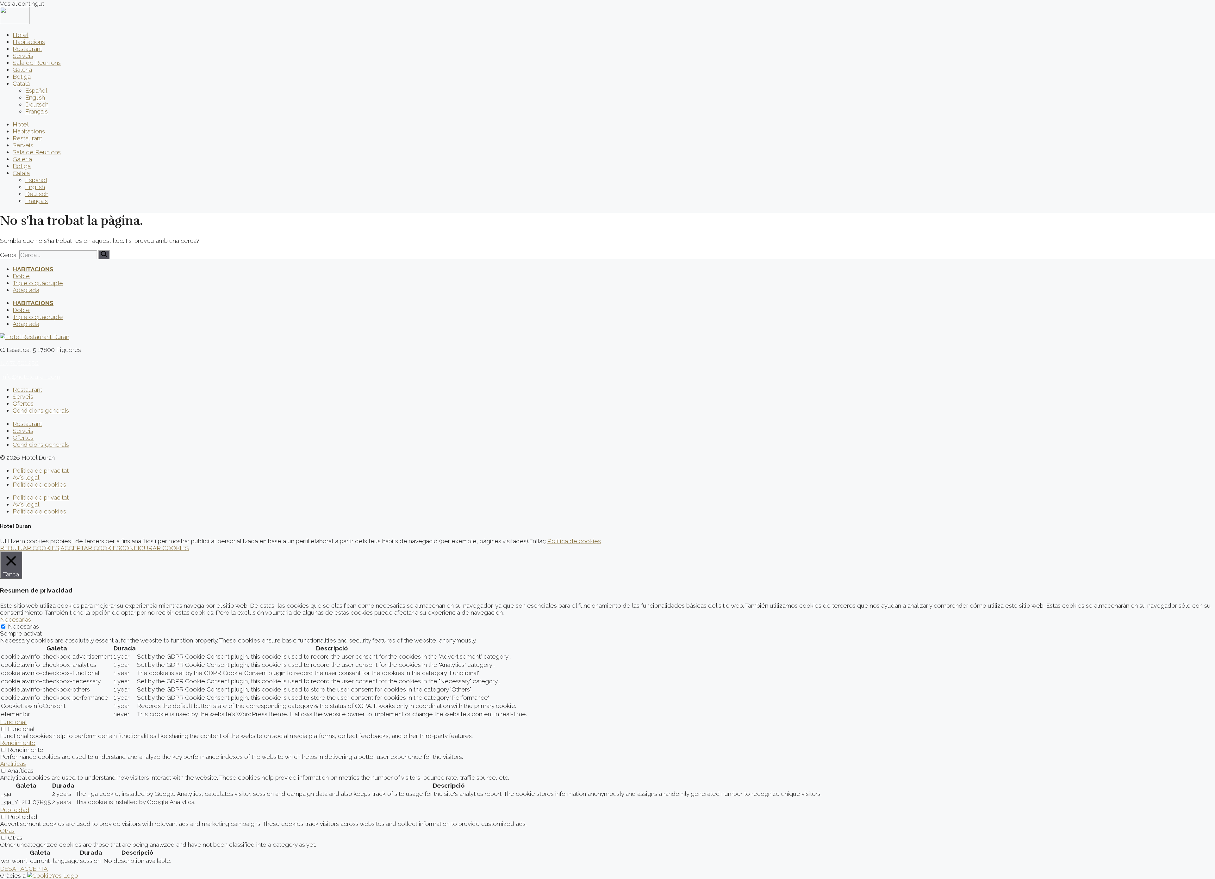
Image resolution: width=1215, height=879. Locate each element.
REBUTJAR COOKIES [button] (29, 547)
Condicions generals (41, 410)
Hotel (20, 34)
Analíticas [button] (13, 763)
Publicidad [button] (14, 809)
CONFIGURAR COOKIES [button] (154, 547)
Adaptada (26, 289)
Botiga (22, 76)
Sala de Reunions (37, 62)
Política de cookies (39, 484)
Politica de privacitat (41, 470)
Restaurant (27, 48)
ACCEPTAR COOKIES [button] (90, 547)
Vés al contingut (22, 3)
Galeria (22, 69)
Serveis (23, 55)
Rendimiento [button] (17, 742)
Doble (21, 276)
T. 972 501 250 (19, 362)
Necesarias (23, 626)
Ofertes (23, 403)
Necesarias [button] (15, 619)
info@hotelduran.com (31, 376)
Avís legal (26, 477)
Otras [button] (7, 830)
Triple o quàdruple (38, 283)
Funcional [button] (13, 721)
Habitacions (29, 41)
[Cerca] (103, 254)
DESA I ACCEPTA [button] (24, 868)
